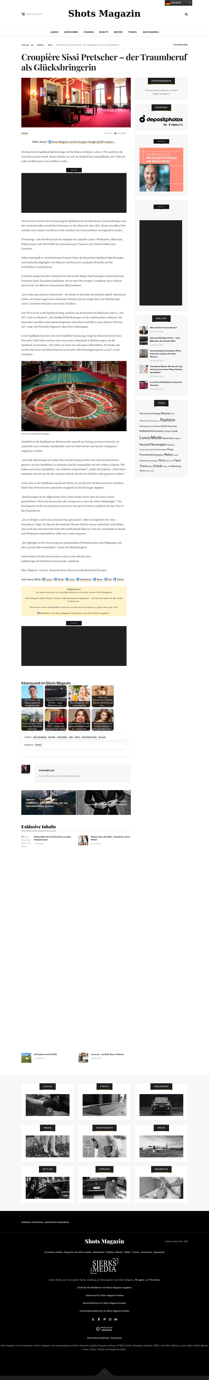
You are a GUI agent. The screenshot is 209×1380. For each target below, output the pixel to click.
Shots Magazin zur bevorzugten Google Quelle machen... (83, 141)
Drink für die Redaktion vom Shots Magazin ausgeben (104, 1287)
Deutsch (175, 2)
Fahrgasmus (155, 421)
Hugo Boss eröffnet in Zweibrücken (106, 804)
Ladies (54, 32)
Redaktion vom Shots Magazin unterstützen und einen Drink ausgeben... (75, 613)
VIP (169, 466)
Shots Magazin (104, 1241)
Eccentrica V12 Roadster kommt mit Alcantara (166, 383)
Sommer (143, 460)
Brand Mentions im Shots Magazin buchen (104, 1303)
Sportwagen (153, 461)
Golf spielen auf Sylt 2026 (45, 1054)
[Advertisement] (74, 193)
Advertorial (145, 413)
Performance (161, 449)
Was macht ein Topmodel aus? (163, 327)
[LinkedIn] (116, 1319)
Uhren (149, 466)
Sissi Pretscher (89, 737)
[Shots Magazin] (104, 13)
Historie (157, 426)
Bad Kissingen (39, 737)
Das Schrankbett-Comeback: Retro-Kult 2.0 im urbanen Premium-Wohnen (166, 354)
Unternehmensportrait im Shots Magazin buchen (104, 1310)
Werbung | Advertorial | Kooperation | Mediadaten (45, 1222)
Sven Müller (46, 770)
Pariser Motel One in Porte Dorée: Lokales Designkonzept (52, 838)
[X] (93, 1319)
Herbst (151, 426)
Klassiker (172, 426)
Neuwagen (159, 444)
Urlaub (101, 737)
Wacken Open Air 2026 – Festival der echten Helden (110, 838)
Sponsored (159, 1252)
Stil (109, 579)
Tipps (177, 460)
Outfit (152, 450)
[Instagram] (110, 1319)
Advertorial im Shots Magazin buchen (104, 1295)
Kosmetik (158, 431)
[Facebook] (99, 1319)
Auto (72, 579)
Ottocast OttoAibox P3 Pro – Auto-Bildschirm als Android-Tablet (165, 339)
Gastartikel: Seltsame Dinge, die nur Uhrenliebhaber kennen (47, 804)
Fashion (89, 32)
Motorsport (175, 438)
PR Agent (139, 1279)
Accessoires (151, 32)
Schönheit (85, 579)
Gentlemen (71, 32)
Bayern (51, 737)
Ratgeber (159, 455)
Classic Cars (144, 421)
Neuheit (144, 444)
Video (165, 466)
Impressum (116, 1337)
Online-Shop (144, 450)
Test (171, 461)
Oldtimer (171, 445)
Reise (99, 579)
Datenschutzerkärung (98, 1337)
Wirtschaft (150, 471)
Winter (142, 471)
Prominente (146, 454)
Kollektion (145, 431)
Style (161, 460)
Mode (60, 579)
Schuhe (175, 455)
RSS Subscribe (181, 45)
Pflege (170, 449)
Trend (120, 579)
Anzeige (156, 413)
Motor (118, 32)
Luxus (48, 579)
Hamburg (143, 426)
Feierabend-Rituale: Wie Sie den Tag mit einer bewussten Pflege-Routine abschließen (166, 369)
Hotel (165, 426)
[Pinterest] (104, 1319)
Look (174, 431)
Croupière (62, 737)
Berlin (173, 414)
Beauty (103, 32)
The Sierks (154, 1279)
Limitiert (167, 431)
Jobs (71, 737)
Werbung (176, 466)
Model (166, 438)
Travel (132, 32)
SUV (167, 461)
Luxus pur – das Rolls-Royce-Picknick (107, 1054)
